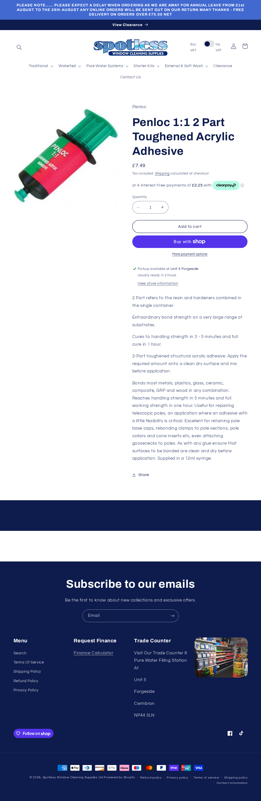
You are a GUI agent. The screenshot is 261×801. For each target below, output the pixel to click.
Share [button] (143, 475)
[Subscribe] (172, 615)
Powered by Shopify (119, 777)
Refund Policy (26, 681)
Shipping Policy (27, 671)
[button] (19, 47)
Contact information (232, 783)
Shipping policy (235, 777)
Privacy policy (177, 777)
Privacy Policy (26, 690)
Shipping (162, 173)
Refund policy (151, 777)
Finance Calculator (93, 653)
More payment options (189, 254)
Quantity (139, 197)
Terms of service (206, 777)
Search (20, 653)
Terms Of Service (29, 662)
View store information (158, 283)
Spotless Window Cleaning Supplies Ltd (73, 777)
